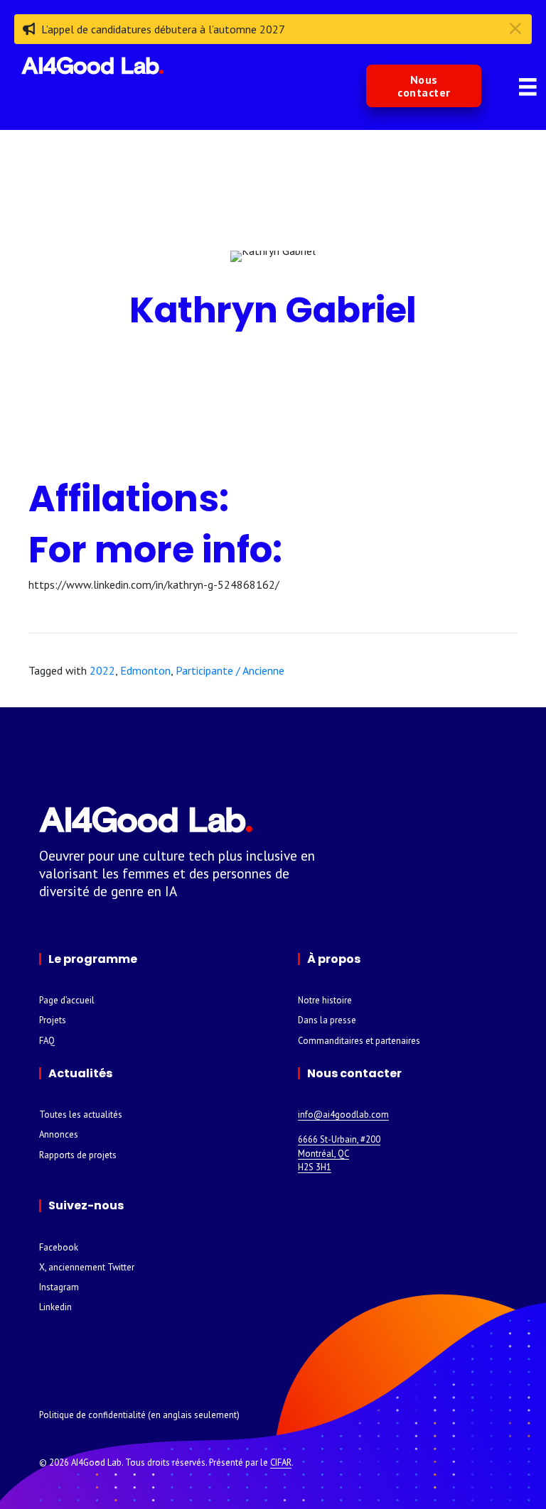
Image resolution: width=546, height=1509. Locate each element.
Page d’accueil (67, 1000)
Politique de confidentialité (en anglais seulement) (139, 1415)
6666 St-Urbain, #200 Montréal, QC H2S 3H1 (339, 1152)
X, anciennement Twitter (86, 1267)
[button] (423, 86)
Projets (52, 1020)
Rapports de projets (78, 1155)
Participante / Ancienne (230, 670)
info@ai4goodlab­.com (343, 1114)
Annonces (58, 1134)
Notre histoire (325, 1000)
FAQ (47, 1041)
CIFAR (280, 1462)
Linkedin (55, 1307)
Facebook (58, 1247)
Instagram (59, 1287)
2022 (102, 670)
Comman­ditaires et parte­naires (359, 1041)
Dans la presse (327, 1020)
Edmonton (145, 670)
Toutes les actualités (80, 1114)
